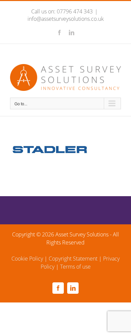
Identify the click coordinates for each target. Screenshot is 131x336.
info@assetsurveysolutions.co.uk (66, 18)
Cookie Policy (27, 258)
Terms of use (75, 266)
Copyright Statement (73, 258)
